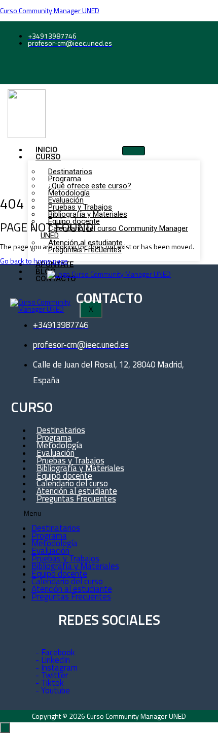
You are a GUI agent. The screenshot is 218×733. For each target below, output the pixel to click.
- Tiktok (49, 682)
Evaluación (50, 550)
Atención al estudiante (71, 588)
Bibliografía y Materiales (75, 566)
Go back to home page (34, 260)
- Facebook (55, 652)
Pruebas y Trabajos (65, 558)
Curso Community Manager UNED (49, 10)
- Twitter (51, 675)
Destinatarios (55, 528)
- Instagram (56, 667)
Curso (48, 156)
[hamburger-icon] (133, 150)
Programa (49, 535)
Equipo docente (59, 573)
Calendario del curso (67, 581)
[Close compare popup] (5, 727)
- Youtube (52, 690)
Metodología (54, 543)
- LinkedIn (52, 660)
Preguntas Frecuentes (76, 498)
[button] (99, 513)
